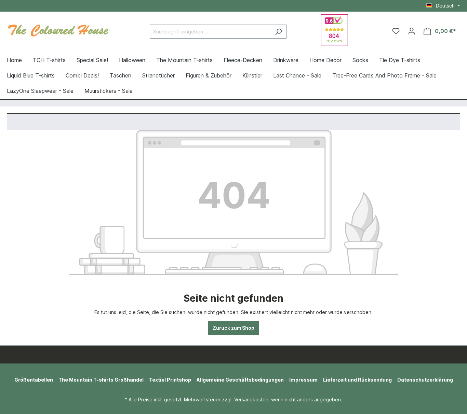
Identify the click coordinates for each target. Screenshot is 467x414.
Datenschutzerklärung (425, 380)
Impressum (303, 380)
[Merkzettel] (396, 31)
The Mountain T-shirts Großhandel (101, 380)
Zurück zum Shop (233, 328)
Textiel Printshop (170, 380)
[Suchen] (278, 32)
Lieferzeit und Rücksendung (357, 380)
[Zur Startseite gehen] (58, 29)
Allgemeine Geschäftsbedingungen (240, 380)
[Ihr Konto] (411, 31)
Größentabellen (33, 380)
